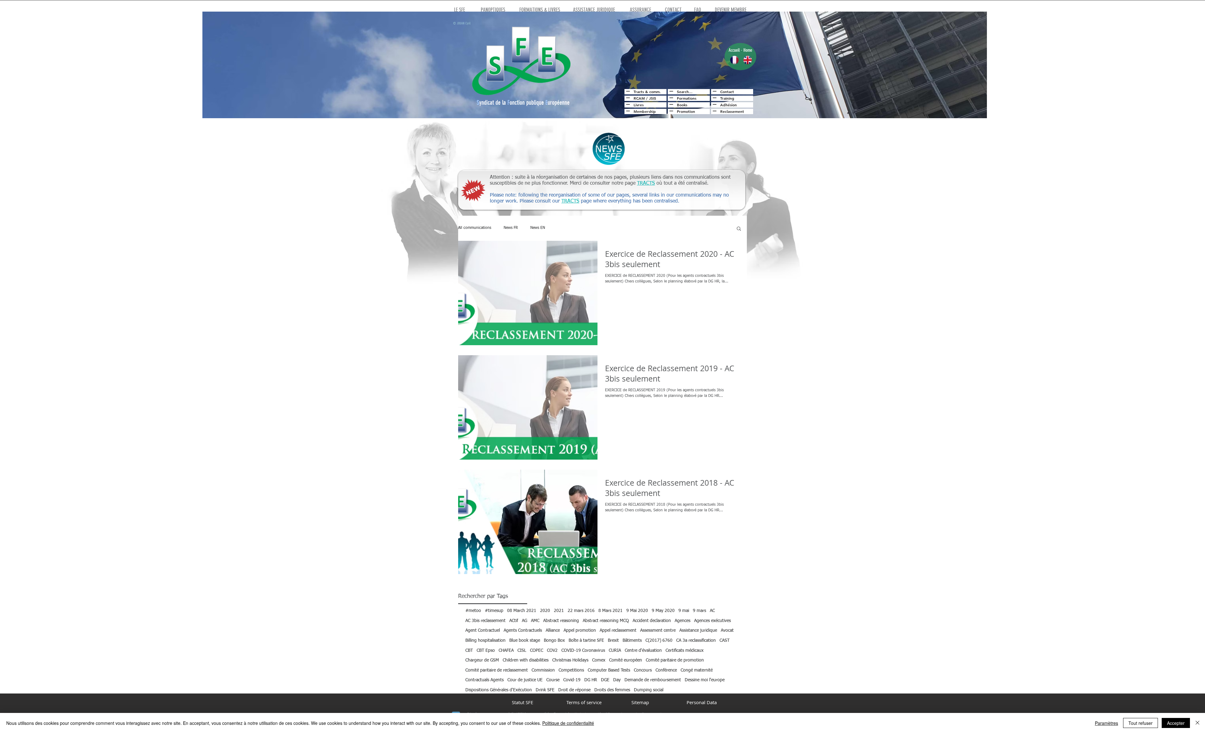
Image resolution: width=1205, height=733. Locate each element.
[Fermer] (1197, 723)
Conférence (666, 670)
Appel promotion (580, 630)
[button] (739, 229)
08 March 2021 (521, 611)
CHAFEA (506, 650)
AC (712, 611)
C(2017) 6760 (658, 640)
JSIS (652, 98)
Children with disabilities (526, 660)
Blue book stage (524, 640)
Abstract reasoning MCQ (606, 621)
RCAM (639, 98)
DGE (605, 680)
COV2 (552, 650)
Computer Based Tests (609, 670)
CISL (521, 650)
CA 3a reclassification (696, 640)
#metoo (473, 611)
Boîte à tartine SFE (586, 640)
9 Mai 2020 (637, 611)
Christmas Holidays (570, 660)
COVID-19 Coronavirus (583, 650)
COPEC (536, 650)
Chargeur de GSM (482, 660)
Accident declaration (652, 621)
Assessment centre (658, 630)
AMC (535, 621)
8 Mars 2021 (610, 611)
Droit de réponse (574, 690)
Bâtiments (632, 640)
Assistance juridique (698, 630)
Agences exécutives (712, 621)
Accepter (1176, 723)
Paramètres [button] (1106, 723)
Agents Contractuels (523, 630)
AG (524, 621)
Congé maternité (697, 670)
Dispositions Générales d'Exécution (498, 690)
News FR (511, 228)
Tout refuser (1140, 723)
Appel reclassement (618, 630)
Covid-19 (572, 680)
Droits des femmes (612, 690)
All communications (474, 228)
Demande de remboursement (652, 680)
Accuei (734, 50)
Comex (598, 660)
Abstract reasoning (561, 621)
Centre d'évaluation (643, 650)
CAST (725, 640)
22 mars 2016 (581, 611)
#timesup (494, 611)
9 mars (699, 611)
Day (617, 680)
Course (553, 680)
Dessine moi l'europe (705, 680)
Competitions (571, 670)
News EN (537, 228)
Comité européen (625, 660)
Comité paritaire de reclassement (496, 670)
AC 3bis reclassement (485, 621)
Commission (543, 670)
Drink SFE (545, 690)
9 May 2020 (663, 611)
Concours (643, 670)
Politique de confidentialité (568, 723)
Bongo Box (554, 640)
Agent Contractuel (482, 630)
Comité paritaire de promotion (675, 660)
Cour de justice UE (525, 680)
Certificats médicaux (685, 650)
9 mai (683, 611)
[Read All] (627, 91)
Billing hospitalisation (485, 640)
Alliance (553, 630)
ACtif (513, 621)
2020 (545, 611)
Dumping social (648, 690)
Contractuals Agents (484, 680)
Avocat (727, 630)
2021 (559, 611)
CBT (469, 650)
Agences (682, 621)
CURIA (615, 650)
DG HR (590, 680)
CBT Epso (486, 650)
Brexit (613, 640)
